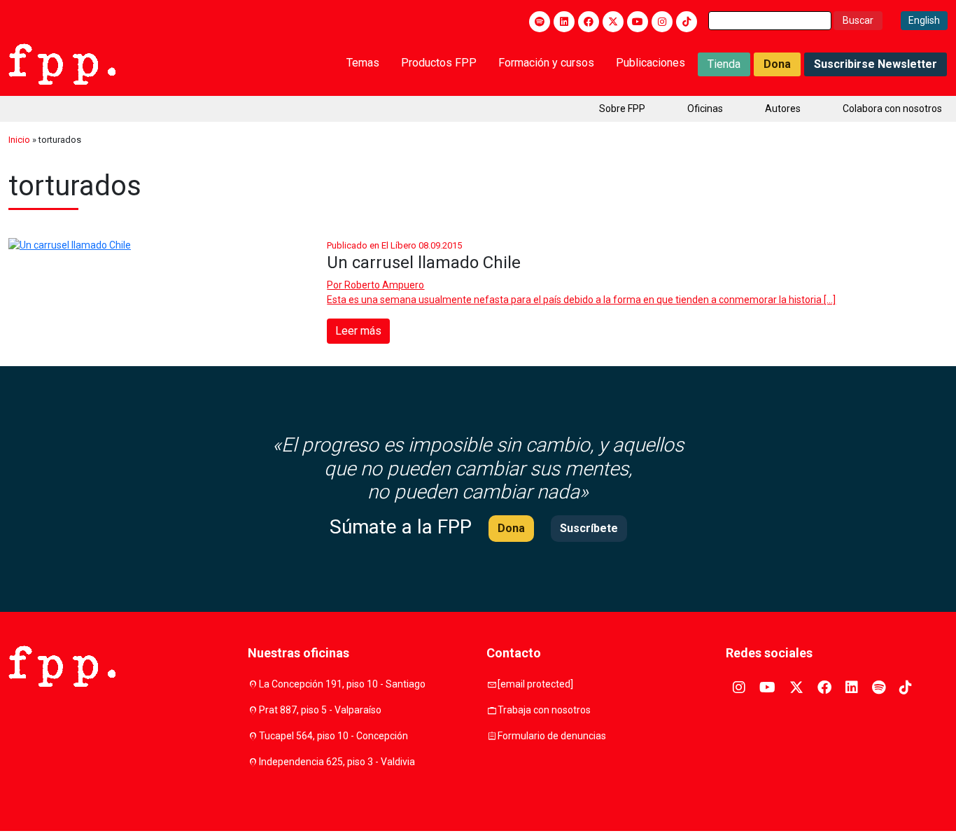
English (924, 20)
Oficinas (705, 108)
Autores (783, 108)
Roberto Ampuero (384, 285)
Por (375, 285)
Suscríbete (589, 528)
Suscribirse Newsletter (875, 64)
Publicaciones (650, 62)
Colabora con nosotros (892, 108)
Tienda (724, 64)
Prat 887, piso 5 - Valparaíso (320, 709)
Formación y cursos (546, 62)
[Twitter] (613, 21)
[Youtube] (637, 21)
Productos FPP (439, 62)
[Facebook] (588, 21)
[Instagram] (662, 21)
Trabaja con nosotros (544, 709)
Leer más (358, 330)
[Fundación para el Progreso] (61, 63)
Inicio (19, 139)
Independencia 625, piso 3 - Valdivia (337, 761)
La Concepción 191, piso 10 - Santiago (342, 684)
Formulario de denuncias (552, 735)
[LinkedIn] (564, 21)
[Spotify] (539, 21)
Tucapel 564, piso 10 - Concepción (333, 735)
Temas (362, 62)
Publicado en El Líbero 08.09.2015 (394, 245)
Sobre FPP (622, 108)
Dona (777, 64)
